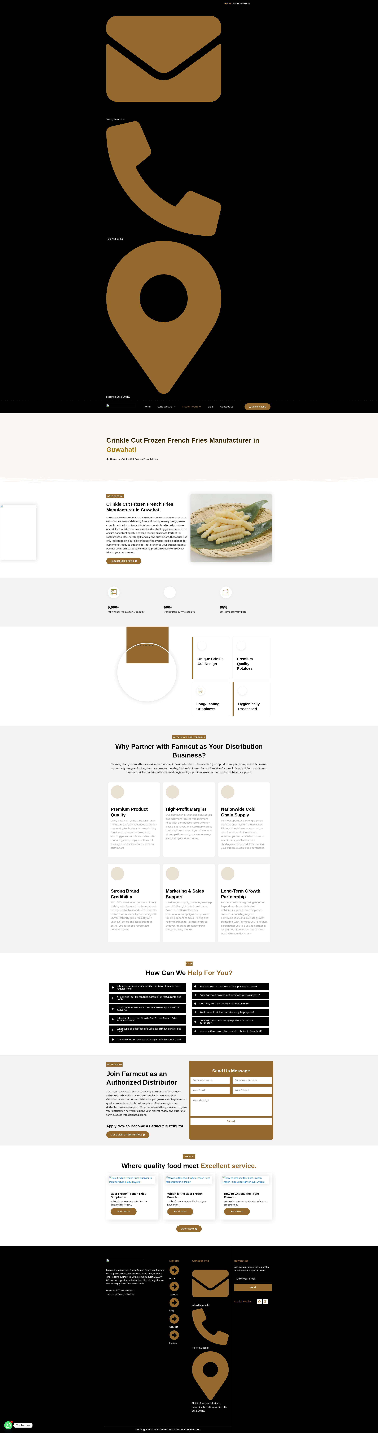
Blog (210, 406)
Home (147, 406)
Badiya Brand (192, 1429)
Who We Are (165, 406)
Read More (123, 1211)
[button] (166, 406)
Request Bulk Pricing (122, 561)
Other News (187, 1228)
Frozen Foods (190, 406)
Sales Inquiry (259, 406)
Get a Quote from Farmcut (126, 1134)
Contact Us (226, 406)
